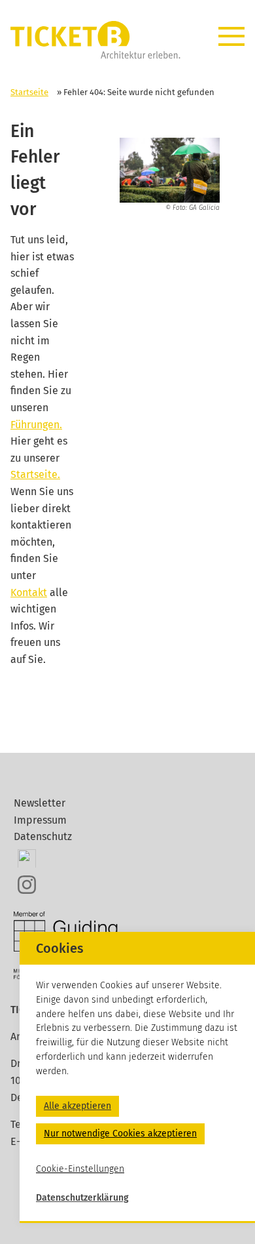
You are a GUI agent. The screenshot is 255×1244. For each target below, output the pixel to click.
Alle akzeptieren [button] (77, 1106)
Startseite (29, 92)
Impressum (40, 820)
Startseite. (35, 474)
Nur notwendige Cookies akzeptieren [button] (120, 1133)
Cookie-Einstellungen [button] (80, 1168)
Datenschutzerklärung (82, 1197)
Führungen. (36, 424)
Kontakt (28, 592)
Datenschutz (43, 836)
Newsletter (39, 803)
